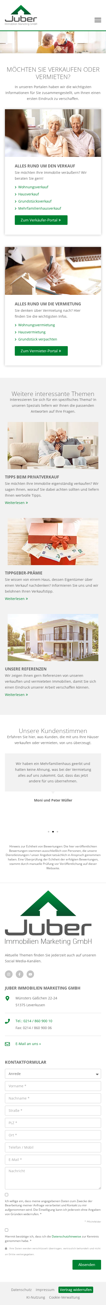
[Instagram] (9, 974)
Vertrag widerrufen (76, 1289)
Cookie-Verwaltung (64, 1297)
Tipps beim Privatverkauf (32, 477)
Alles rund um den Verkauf (45, 166)
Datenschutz (21, 1289)
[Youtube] (30, 974)
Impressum (45, 1289)
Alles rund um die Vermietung (48, 304)
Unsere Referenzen (26, 669)
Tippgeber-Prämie (23, 573)
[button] (97, 20)
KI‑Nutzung (35, 1297)
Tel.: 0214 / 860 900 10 (34, 1021)
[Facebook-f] (19, 974)
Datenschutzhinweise (66, 1236)
